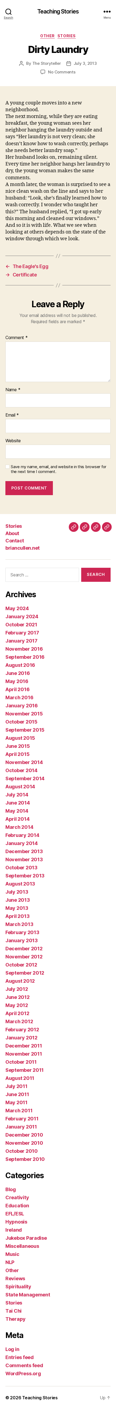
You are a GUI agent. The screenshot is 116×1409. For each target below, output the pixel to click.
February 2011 (22, 1118)
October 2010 (21, 1151)
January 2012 (21, 1037)
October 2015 (21, 722)
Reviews (15, 1278)
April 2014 (17, 819)
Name (12, 389)
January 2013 (21, 940)
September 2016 (25, 657)
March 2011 (18, 1110)
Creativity (17, 1197)
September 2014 (25, 778)
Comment (16, 337)
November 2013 (24, 859)
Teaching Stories (58, 11)
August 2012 (20, 981)
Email (12, 415)
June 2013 (17, 900)
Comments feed (24, 1365)
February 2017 (22, 633)
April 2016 (17, 689)
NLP (9, 1262)
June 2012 (17, 997)
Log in (12, 1349)
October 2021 (21, 624)
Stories (66, 35)
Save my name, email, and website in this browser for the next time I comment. (58, 469)
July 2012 (16, 989)
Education (17, 1205)
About (12, 533)
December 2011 (23, 1046)
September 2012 (24, 973)
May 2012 (16, 1005)
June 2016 (17, 673)
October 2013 (21, 867)
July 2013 (16, 892)
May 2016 (16, 681)
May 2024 (17, 608)
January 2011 (21, 1127)
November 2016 (24, 649)
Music (12, 1254)
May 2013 (16, 908)
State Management (27, 1295)
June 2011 (17, 1094)
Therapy (15, 1319)
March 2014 (19, 827)
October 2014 (21, 770)
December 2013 (24, 851)
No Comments (61, 72)
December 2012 (24, 948)
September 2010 (25, 1159)
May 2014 (16, 811)
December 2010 (24, 1135)
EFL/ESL (14, 1214)
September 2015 (25, 730)
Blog (10, 1189)
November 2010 (24, 1143)
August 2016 (20, 665)
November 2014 (24, 762)
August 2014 (20, 786)
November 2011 (23, 1054)
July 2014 (16, 795)
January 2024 (21, 616)
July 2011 (16, 1086)
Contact (14, 540)
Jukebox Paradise (26, 1238)
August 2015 (20, 738)
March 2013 (19, 924)
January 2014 (21, 843)
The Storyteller (46, 63)
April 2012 (17, 1013)
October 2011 (21, 1062)
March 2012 (19, 1021)
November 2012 (24, 956)
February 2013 (22, 932)
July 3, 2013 (85, 63)
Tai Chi (13, 1311)
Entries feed (19, 1357)
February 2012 (22, 1029)
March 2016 (19, 697)
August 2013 (20, 884)
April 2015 (17, 754)
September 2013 (25, 875)
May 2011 (16, 1102)
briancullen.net (22, 548)
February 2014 (22, 835)
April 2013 (17, 916)
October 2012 (21, 965)
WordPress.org (23, 1373)
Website (13, 440)
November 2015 (24, 714)
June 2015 (17, 746)
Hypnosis (16, 1222)
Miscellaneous (22, 1246)
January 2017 (21, 641)
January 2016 (21, 705)
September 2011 (24, 1070)
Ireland (13, 1230)
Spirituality (18, 1286)
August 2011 (19, 1078)
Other (47, 35)
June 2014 (17, 803)
